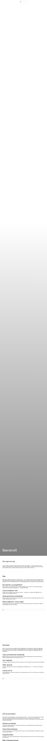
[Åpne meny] (45, 2)
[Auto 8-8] (23, 2)
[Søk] (2, 2)
